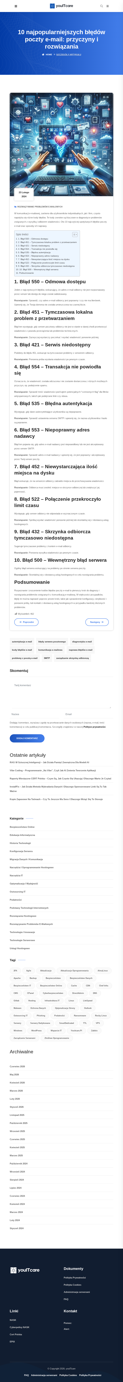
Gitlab (16, 1001)
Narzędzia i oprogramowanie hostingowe (32, 867)
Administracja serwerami (77, 1292)
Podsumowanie (26, 273)
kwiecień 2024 (17, 1204)
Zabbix (94, 1030)
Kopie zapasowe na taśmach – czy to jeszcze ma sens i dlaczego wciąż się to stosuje (56, 799)
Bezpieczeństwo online (22, 827)
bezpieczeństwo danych (81, 978)
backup (33, 978)
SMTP (47, 658)
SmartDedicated (66, 1023)
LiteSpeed (87, 1001)
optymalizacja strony (65, 1008)
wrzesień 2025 (17, 1131)
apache (17, 978)
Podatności (16, 900)
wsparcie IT (56, 1030)
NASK (13, 1320)
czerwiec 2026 (17, 1066)
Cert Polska (16, 1334)
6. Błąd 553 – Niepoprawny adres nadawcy (38, 256)
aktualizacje (45, 971)
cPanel (30, 993)
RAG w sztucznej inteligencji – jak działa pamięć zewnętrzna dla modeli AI (49, 762)
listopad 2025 (17, 1115)
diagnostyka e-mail (82, 641)
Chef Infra (103, 986)
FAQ (66, 1299)
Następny (95, 622)
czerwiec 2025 (17, 1139)
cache (74, 986)
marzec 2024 (16, 1212)
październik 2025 (18, 1123)
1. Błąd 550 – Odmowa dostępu (33, 239)
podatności (59, 1016)
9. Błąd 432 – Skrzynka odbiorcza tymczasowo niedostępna (46, 266)
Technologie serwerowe (22, 940)
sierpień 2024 (17, 1179)
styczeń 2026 (17, 1107)
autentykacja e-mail (22, 641)
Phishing (41, 1016)
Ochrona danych (38, 1008)
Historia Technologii (20, 843)
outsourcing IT (21, 1016)
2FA (15, 971)
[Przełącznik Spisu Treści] (73, 234)
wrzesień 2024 (17, 1171)
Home (48, 54)
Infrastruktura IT (52, 1001)
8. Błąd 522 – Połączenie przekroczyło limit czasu (41, 263)
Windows (18, 1030)
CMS (16, 993)
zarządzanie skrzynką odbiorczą (72, 658)
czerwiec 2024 (17, 1196)
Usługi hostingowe (20, 948)
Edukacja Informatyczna (22, 835)
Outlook (88, 1008)
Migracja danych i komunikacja (26, 859)
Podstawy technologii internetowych (29, 908)
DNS (95, 993)
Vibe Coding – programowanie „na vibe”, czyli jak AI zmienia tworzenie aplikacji (53, 770)
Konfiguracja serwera (21, 851)
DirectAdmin (78, 993)
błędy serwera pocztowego (52, 641)
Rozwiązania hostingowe (23, 916)
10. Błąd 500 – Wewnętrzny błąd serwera (38, 269)
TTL (85, 1023)
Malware (17, 1008)
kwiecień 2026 (17, 1082)
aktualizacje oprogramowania (74, 971)
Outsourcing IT (18, 891)
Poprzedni (28, 622)
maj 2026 (14, 1074)
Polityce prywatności (94, 727)
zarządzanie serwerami (24, 1038)
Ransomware (80, 1016)
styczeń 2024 (17, 1228)
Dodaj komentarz (27, 738)
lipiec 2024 (15, 1188)
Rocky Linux (101, 1016)
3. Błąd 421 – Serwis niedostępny (34, 246)
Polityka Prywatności (75, 1277)
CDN (88, 986)
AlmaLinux (103, 971)
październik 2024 (18, 1163)
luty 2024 (15, 1220)
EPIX (12, 1341)
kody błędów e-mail (22, 650)
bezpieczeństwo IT (22, 986)
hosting (32, 1001)
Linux (71, 1001)
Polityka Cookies (72, 1285)
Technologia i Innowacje (22, 932)
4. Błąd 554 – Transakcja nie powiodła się (37, 249)
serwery (17, 1023)
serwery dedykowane (40, 1023)
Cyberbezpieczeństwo (53, 993)
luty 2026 (15, 1099)
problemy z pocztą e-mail (25, 658)
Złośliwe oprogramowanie (57, 1038)
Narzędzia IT (16, 875)
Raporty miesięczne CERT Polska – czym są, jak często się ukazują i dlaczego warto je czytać (60, 778)
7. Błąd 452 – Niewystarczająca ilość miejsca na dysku (44, 259)
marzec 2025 (16, 1155)
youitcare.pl (76, 1030)
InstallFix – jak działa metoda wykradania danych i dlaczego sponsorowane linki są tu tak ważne (58, 788)
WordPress (36, 1030)
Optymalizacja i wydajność (24, 883)
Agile (28, 971)
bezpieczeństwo (53, 978)
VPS (98, 1023)
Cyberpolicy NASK (19, 1327)
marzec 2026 (16, 1090)
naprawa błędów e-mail (80, 650)
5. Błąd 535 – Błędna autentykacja (34, 252)
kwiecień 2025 (17, 1147)
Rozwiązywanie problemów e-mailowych (39, 207)
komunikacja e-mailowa (50, 650)
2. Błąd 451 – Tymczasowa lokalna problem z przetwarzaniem (47, 242)
